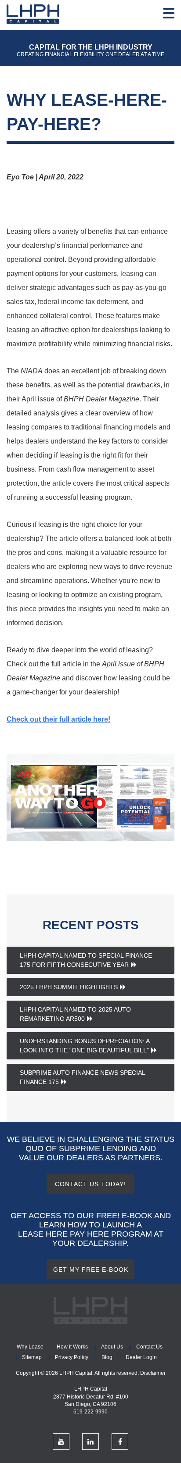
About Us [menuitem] (112, 1347)
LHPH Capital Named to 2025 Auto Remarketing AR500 (75, 1014)
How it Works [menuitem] (72, 1347)
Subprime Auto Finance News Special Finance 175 (82, 1077)
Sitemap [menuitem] (32, 1357)
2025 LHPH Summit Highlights (69, 987)
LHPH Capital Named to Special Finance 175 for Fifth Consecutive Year (86, 960)
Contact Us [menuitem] (149, 1347)
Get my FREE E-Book (90, 1269)
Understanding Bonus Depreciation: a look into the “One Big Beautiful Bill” (85, 1045)
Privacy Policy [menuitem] (71, 1357)
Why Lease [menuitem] (30, 1347)
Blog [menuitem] (106, 1357)
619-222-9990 (90, 1412)
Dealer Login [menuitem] (141, 1357)
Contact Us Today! (90, 1184)
